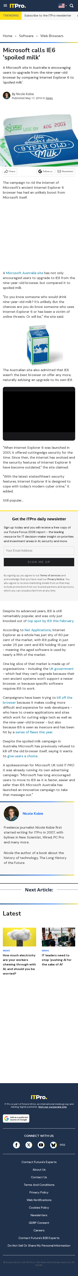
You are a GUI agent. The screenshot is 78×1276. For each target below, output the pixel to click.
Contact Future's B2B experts (39, 1238)
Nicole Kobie (25, 94)
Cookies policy (39, 1208)
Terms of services (50, 575)
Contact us (39, 1177)
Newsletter (67, 171)
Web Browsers (51, 36)
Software (26, 36)
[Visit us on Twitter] (28, 1145)
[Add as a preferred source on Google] (16, 1118)
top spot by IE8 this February (50, 621)
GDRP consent (39, 1223)
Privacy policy (39, 1192)
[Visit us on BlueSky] (52, 1145)
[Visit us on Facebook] (16, 1145)
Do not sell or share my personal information (39, 1246)
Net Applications (38, 630)
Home (7, 36)
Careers (39, 1230)
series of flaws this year (34, 732)
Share (12, 171)
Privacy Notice (56, 579)
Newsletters (39, 1215)
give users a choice (22, 756)
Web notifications (39, 1200)
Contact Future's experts (39, 1162)
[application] (39, 411)
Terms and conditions (39, 1185)
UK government (61, 668)
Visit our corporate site (52, 1106)
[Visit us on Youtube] (41, 1145)
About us (39, 1170)
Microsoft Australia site (24, 273)
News (49, 98)
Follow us (47, 171)
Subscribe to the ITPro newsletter (47, 15)
